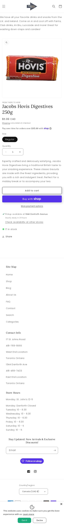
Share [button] (9, 236)
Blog (8, 288)
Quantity (6, 146)
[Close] (61, 504)
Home (9, 274)
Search (10, 315)
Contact (10, 308)
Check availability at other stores (24, 222)
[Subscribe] (54, 450)
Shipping (6, 123)
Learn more (28, 514)
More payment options (32, 206)
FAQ (8, 301)
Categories (12, 321)
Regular (9, 139)
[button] (3, 6)
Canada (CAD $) (30, 491)
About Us (11, 294)
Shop (9, 281)
